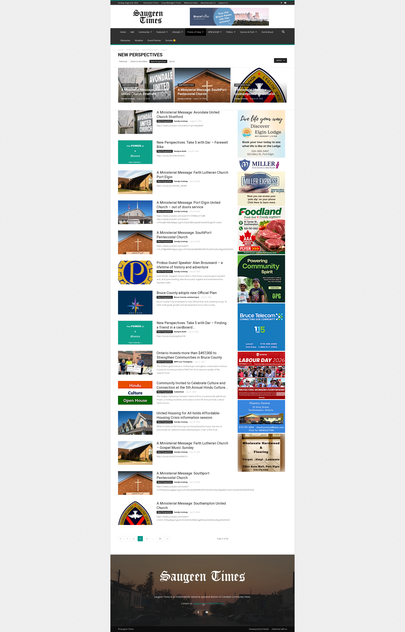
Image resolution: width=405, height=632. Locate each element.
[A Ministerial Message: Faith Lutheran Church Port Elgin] (135, 182)
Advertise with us (279, 629)
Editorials (123, 61)
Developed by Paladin (259, 629)
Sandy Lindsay (128, 98)
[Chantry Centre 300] (261, 431)
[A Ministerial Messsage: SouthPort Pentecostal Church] (135, 242)
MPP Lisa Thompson (183, 361)
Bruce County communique (186, 297)
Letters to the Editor (138, 61)
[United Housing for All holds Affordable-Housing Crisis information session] (135, 423)
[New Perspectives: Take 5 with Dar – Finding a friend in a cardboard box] (135, 332)
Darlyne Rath (180, 151)
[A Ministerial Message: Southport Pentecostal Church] (135, 483)
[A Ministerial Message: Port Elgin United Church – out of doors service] (135, 212)
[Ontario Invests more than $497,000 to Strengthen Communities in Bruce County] (135, 363)
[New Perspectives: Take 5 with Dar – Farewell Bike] (135, 152)
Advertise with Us (208, 3)
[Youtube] (285, 3)
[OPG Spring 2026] (261, 301)
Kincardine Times (150, 3)
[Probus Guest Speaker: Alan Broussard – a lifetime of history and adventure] (135, 272)
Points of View (194, 32)
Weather (139, 40)
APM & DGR (213, 32)
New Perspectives (150, 49)
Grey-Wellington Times (171, 3)
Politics (229, 32)
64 (160, 538)
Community (144, 32)
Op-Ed (171, 61)
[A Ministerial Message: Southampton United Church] (259, 85)
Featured (160, 32)
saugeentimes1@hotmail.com (208, 603)
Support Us (223, 3)
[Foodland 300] (261, 253)
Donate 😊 (170, 40)
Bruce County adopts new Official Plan (187, 293)
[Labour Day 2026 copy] (261, 398)
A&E (132, 32)
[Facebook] (281, 3)
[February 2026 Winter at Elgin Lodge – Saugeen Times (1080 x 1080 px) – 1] (261, 156)
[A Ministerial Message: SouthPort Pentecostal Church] (202, 85)
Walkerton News (191, 3)
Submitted (179, 392)
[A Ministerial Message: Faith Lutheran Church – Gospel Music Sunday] (135, 453)
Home (123, 32)
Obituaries (125, 40)
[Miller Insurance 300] (261, 205)
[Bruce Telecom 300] (261, 349)
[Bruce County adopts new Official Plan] (135, 302)
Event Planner (154, 40)
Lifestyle (176, 32)
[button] (283, 32)
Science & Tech (247, 32)
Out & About (267, 32)
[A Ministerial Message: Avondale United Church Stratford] (146, 85)
